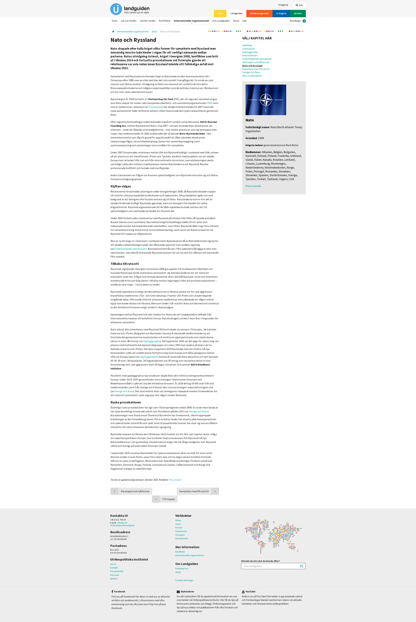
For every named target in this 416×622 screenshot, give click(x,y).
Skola (178, 572)
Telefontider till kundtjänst (122, 525)
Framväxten (248, 48)
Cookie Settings (184, 580)
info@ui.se (122, 522)
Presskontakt (116, 571)
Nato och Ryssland (252, 65)
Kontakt (114, 567)
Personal (114, 575)
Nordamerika (181, 538)
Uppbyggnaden (250, 52)
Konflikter (180, 551)
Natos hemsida (253, 186)
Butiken (113, 578)
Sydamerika (181, 531)
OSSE (210, 103)
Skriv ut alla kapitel (251, 75)
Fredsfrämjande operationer (257, 58)
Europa (178, 527)
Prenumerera (181, 568)
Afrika (178, 520)
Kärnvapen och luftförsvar (255, 62)
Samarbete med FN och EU (256, 69)
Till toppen (168, 499)
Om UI (113, 564)
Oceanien (180, 534)
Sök (300, 5)
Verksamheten (249, 55)
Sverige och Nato (251, 72)
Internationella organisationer (189, 555)
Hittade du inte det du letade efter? (260, 561)
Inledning (247, 45)
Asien (178, 523)
